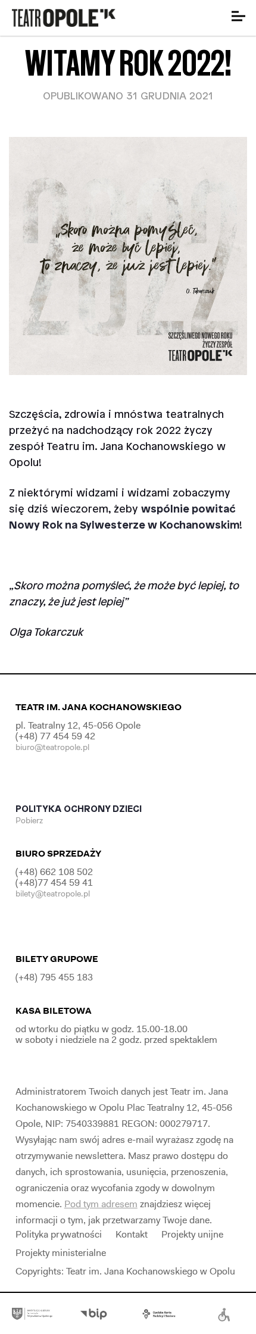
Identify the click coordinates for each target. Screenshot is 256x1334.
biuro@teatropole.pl (52, 747)
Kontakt (131, 1234)
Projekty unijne (192, 1234)
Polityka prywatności (58, 1234)
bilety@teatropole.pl (52, 893)
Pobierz (30, 820)
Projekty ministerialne (60, 1252)
